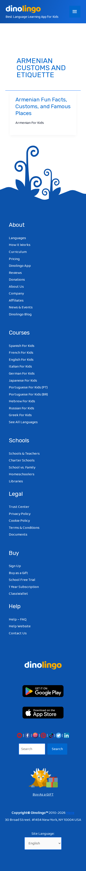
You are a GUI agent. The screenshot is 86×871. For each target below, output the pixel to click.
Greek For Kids (20, 415)
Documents (18, 535)
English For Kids (21, 360)
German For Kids (22, 374)
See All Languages (23, 422)
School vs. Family (22, 467)
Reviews (15, 273)
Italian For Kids (20, 367)
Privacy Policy (19, 514)
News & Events (21, 307)
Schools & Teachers (24, 454)
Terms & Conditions (24, 528)
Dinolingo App (20, 266)
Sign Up (15, 566)
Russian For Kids (21, 408)
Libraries (16, 481)
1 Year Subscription (24, 587)
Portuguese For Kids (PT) (28, 387)
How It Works (19, 245)
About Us (16, 287)
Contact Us (18, 633)
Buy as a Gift (18, 573)
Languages (17, 238)
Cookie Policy (19, 521)
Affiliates (16, 301)
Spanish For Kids (21, 346)
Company (16, 293)
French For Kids (21, 353)
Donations (17, 280)
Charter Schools (22, 460)
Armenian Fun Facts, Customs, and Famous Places (43, 106)
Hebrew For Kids (22, 401)
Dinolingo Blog (20, 314)
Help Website (20, 626)
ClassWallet (18, 594)
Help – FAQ (17, 619)
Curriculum (18, 252)
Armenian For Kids (29, 123)
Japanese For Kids (23, 381)
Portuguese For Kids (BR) (28, 394)
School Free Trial (22, 580)
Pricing (14, 259)
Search (57, 749)
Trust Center (19, 507)
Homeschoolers (21, 474)
